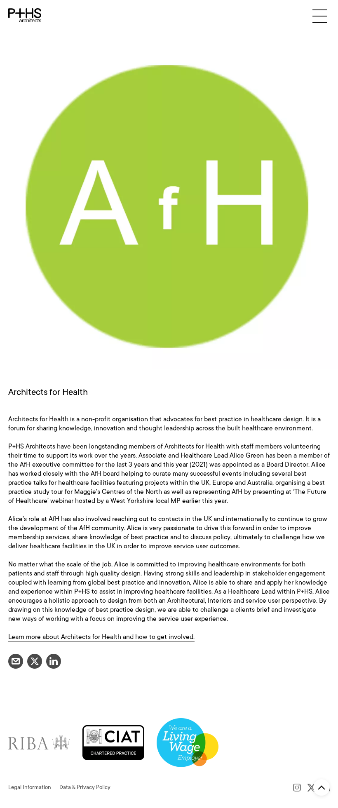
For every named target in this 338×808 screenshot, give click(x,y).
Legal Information (29, 787)
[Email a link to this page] (15, 661)
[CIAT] (113, 741)
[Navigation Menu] (320, 16)
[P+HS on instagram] (297, 787)
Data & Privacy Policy (84, 787)
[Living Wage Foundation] (187, 741)
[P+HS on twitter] (311, 787)
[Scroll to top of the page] (321, 787)
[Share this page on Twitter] (34, 661)
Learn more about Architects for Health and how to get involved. (101, 637)
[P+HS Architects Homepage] (24, 15)
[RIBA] (39, 741)
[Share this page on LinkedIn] (53, 661)
